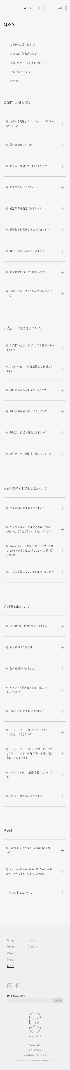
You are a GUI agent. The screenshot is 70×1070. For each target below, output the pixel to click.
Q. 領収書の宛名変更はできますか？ (26, 411)
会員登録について (20, 72)
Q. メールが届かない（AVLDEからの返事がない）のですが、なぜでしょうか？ (29, 871)
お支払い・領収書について (25, 53)
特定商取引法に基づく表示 (35, 1055)
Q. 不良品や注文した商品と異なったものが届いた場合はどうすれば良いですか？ (29, 529)
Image (11, 946)
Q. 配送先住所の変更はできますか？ (26, 166)
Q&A (10, 966)
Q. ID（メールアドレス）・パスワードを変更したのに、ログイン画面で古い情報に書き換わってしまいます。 (29, 753)
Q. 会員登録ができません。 (21, 668)
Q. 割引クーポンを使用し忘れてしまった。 (29, 453)
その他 (14, 81)
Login (31, 940)
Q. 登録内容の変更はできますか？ (25, 711)
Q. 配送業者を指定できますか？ (24, 208)
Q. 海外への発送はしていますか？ (25, 251)
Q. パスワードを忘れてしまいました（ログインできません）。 (29, 689)
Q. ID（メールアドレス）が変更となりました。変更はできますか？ (28, 732)
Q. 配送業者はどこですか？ (21, 187)
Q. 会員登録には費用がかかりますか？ (28, 626)
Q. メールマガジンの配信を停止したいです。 (29, 774)
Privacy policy (35, 1045)
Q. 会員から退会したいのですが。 (25, 796)
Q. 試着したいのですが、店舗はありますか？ (28, 850)
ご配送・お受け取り (20, 44)
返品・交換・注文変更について (27, 63)
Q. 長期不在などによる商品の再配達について (29, 293)
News (10, 960)
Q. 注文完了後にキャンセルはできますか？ (29, 572)
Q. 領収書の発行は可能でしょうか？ (26, 390)
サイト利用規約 (35, 1050)
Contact (33, 946)
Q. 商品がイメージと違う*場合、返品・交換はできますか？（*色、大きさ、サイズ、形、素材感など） (29, 550)
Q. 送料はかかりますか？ (20, 144)
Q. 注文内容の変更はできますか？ (25, 508)
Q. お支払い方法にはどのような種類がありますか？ (30, 347)
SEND (58, 1000)
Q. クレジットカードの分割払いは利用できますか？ (29, 368)
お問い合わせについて (19, 892)
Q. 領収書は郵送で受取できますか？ (26, 432)
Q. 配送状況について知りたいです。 (26, 272)
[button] (7, 8)
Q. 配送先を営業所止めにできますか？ (27, 229)
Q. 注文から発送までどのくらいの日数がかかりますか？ (30, 123)
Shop (10, 940)
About (11, 953)
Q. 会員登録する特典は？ (20, 647)
